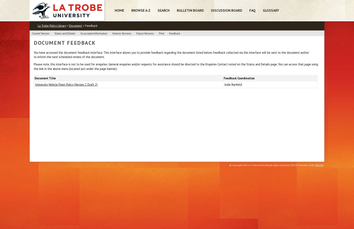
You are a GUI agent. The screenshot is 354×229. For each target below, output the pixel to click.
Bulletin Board (190, 10)
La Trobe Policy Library (52, 26)
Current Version (40, 33)
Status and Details (64, 33)
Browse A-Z (140, 10)
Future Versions (145, 33)
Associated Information (94, 33)
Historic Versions (121, 33)
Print (161, 33)
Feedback (174, 33)
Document (75, 26)
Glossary (271, 10)
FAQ (252, 10)
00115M (319, 165)
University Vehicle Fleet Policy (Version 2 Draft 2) (66, 85)
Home (119, 10)
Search (164, 10)
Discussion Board (226, 10)
